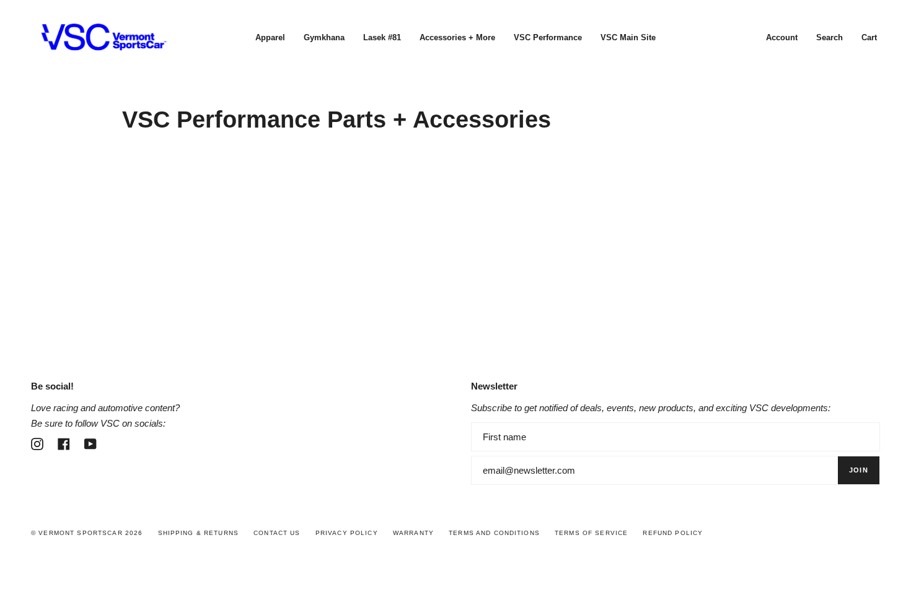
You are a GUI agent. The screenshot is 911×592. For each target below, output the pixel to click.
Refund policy (673, 532)
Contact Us (276, 532)
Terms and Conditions (494, 532)
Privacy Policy (346, 532)
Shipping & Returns (198, 532)
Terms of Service (591, 532)
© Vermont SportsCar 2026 (87, 532)
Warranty (413, 532)
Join (858, 470)
